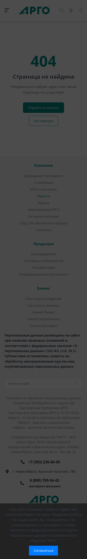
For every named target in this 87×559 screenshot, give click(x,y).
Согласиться (43, 550)
